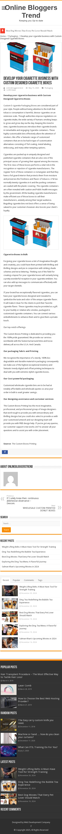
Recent (6, 580)
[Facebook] (31, 826)
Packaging (13, 36)
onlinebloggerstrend (14, 88)
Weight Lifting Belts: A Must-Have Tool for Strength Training (29, 547)
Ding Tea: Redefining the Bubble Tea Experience (23, 552)
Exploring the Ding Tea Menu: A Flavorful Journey (24, 561)
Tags (40, 580)
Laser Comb (24, 685)
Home (3, 36)
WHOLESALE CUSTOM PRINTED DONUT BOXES (39, 508)
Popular (16, 580)
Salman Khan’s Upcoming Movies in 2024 (20, 566)
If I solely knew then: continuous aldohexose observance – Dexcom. (23, 500)
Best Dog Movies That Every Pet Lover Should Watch (29, 31)
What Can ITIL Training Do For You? (38, 747)
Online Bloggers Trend (31, 11)
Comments (29, 580)
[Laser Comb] (9, 689)
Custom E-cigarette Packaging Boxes (20, 105)
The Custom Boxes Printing (24, 444)
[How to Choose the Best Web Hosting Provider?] (9, 702)
